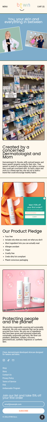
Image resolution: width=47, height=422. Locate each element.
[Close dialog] (44, 198)
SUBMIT (34, 217)
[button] (42, 417)
